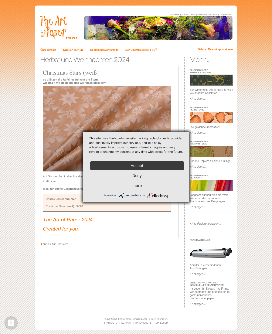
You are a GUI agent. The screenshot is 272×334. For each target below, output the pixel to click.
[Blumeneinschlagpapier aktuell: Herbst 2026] (211, 121)
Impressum (226, 14)
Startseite (175, 14)
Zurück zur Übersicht (55, 244)
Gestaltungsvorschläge (104, 49)
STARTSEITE (110, 323)
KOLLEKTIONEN (73, 49)
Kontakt (185, 14)
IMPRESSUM (161, 323)
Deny (137, 175)
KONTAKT (126, 323)
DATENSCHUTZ (143, 323)
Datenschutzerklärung (208, 14)
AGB (193, 14)
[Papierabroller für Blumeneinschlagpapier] (211, 260)
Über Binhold (48, 49)
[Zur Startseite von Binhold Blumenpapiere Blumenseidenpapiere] (136, 38)
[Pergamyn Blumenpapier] (211, 189)
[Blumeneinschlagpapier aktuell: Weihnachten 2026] (211, 84)
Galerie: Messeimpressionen (215, 49)
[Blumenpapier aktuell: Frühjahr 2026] (211, 155)
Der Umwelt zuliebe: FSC (141, 49)
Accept (137, 165)
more (137, 185)
